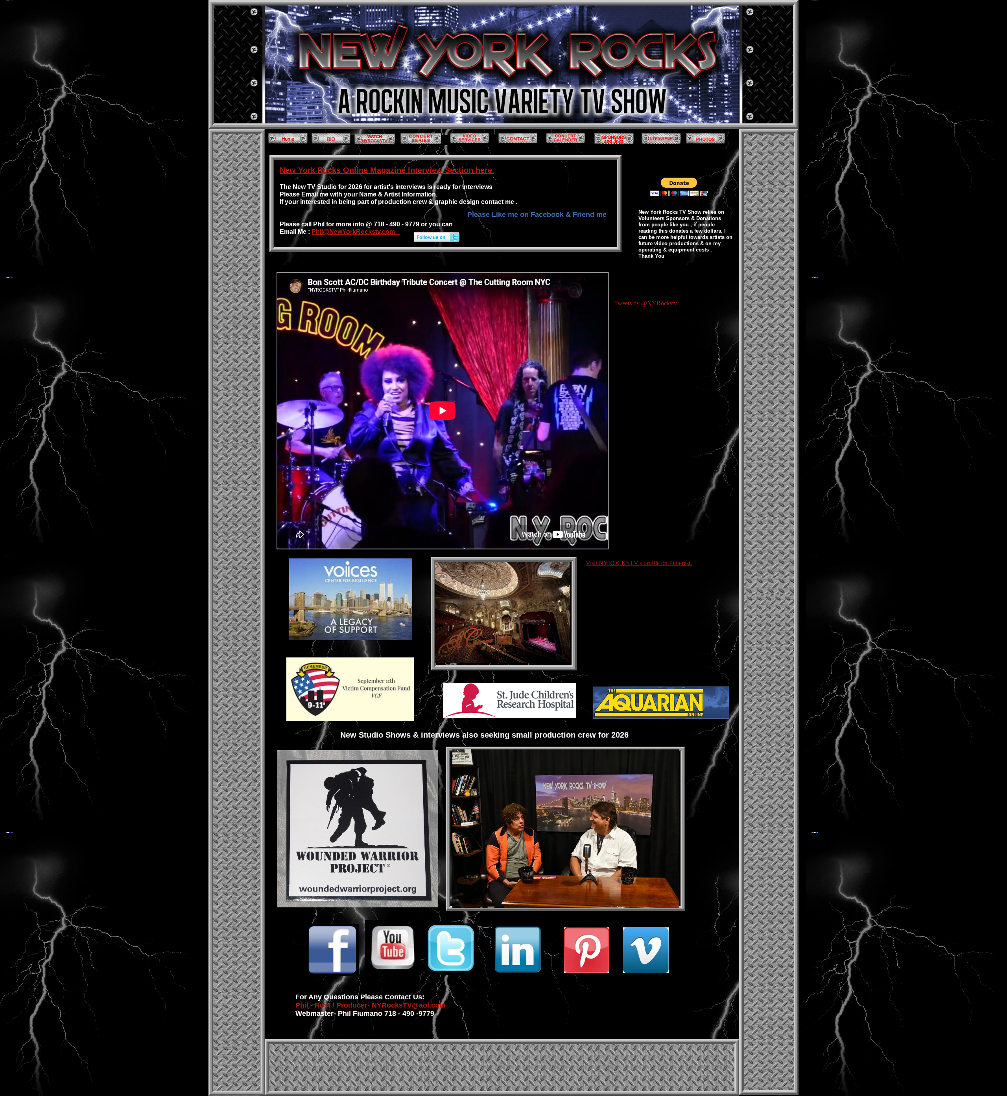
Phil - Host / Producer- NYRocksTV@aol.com (371, 1005)
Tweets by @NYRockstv (645, 303)
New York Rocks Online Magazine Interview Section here (387, 170)
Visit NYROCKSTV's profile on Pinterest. (639, 563)
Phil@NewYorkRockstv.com (356, 231)
